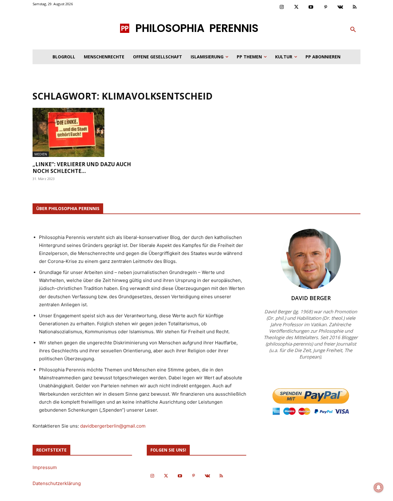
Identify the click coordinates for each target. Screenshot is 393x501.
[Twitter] (296, 7)
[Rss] (355, 7)
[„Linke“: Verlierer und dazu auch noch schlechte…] (82, 132)
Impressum (45, 467)
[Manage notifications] (378, 487)
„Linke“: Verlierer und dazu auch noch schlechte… (82, 167)
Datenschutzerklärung (57, 483)
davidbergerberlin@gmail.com (113, 426)
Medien (40, 154)
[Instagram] (282, 7)
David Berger (311, 298)
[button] (353, 29)
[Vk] (340, 7)
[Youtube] (311, 7)
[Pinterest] (326, 7)
